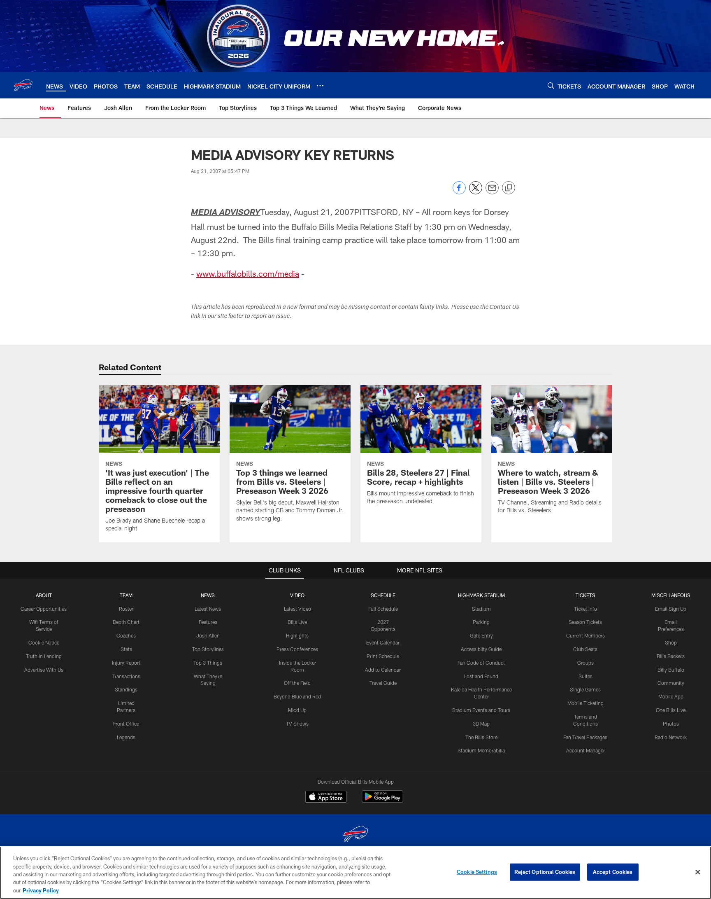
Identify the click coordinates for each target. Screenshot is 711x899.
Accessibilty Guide (481, 649)
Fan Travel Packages (585, 737)
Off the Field (297, 683)
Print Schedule (383, 656)
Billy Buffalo (671, 669)
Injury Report (126, 662)
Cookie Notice (43, 642)
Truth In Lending (44, 656)
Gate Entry (481, 635)
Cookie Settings (477, 872)
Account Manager (585, 750)
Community (671, 683)
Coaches (126, 635)
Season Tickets (585, 622)
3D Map (481, 723)
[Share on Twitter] (475, 192)
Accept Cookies (613, 872)
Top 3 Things (207, 662)
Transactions (126, 676)
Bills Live (297, 622)
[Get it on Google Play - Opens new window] (382, 801)
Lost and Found (481, 676)
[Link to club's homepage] (23, 85)
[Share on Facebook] (459, 192)
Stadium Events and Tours (481, 710)
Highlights (297, 635)
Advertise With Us (43, 669)
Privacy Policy (41, 890)
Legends (126, 737)
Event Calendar (383, 642)
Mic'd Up (297, 710)
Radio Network (671, 737)
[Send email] (492, 192)
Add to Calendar (383, 669)
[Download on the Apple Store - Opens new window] (326, 798)
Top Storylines (208, 649)
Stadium (481, 609)
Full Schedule (383, 609)
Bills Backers (671, 656)
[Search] (551, 85)
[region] (355, 872)
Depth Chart (126, 622)
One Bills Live (670, 710)
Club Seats (585, 649)
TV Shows (297, 723)
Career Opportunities (44, 609)
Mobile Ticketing (585, 703)
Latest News (208, 609)
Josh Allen (208, 635)
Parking (481, 622)
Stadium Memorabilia (481, 750)
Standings (126, 689)
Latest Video (297, 609)
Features (208, 622)
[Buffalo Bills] (355, 835)
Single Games (585, 689)
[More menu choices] (320, 85)
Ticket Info (585, 609)
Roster (126, 609)
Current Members (585, 635)
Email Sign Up (670, 609)
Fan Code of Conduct (481, 662)
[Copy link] (508, 188)
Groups (585, 662)
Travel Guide (383, 683)
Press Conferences (297, 649)
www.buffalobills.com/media (247, 273)
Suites (585, 676)
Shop (671, 642)
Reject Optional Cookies (545, 872)
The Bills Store (481, 737)
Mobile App (670, 696)
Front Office (126, 723)
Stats (126, 649)
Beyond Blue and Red (297, 696)
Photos (671, 723)
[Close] (698, 872)
